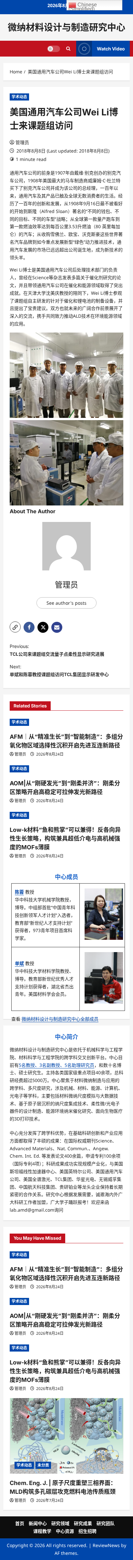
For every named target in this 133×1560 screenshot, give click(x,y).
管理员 (22, 142)
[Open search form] (68, 49)
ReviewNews (106, 1545)
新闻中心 (38, 1523)
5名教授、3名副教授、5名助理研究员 (56, 1065)
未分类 (43, 1465)
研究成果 (83, 1523)
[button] (15, 626)
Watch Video (111, 48)
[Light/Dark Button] (53, 49)
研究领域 (60, 1523)
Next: (59, 670)
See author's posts (66, 603)
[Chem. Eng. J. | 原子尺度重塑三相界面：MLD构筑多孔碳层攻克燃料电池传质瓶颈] (66, 1436)
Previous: (57, 650)
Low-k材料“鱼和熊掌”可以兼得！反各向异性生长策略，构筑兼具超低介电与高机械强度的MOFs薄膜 (65, 838)
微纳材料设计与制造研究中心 (66, 27)
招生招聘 (87, 1531)
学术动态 (19, 97)
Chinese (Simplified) (82, 6)
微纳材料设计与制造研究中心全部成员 (60, 1019)
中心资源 (65, 1531)
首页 (19, 1523)
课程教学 (42, 1531)
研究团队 (106, 1523)
